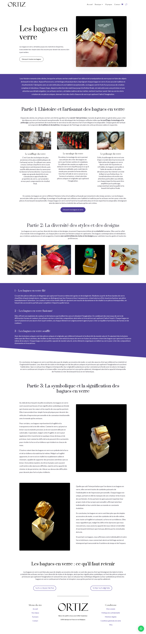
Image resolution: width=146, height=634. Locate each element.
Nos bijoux (35, 613)
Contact (117, 4)
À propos (108, 4)
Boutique (98, 4)
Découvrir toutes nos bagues (31, 59)
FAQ (110, 625)
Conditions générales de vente (111, 621)
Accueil (90, 4)
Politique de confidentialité (111, 613)
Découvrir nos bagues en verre (73, 210)
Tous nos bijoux (101, 588)
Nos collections (44, 588)
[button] (141, 629)
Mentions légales (111, 617)
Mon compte (110, 609)
